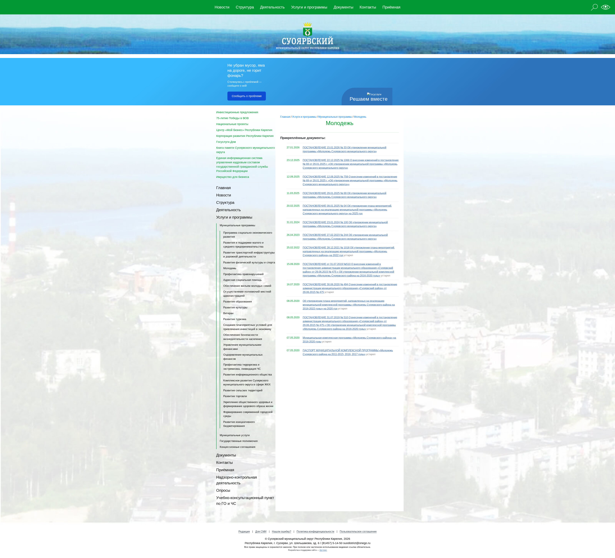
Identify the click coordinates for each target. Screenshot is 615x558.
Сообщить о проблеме (247, 96)
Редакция (244, 531)
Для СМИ (260, 531)
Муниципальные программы (237, 225)
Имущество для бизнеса (232, 177)
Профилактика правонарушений (243, 274)
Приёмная (391, 7)
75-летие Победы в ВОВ (232, 118)
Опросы (223, 490)
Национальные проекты (232, 124)
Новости (222, 7)
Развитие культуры (235, 307)
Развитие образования (237, 301)
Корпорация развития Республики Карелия (245, 136)
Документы (343, 7)
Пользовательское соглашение (358, 531)
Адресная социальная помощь (242, 279)
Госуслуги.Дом (226, 141)
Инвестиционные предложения (237, 112)
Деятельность (272, 7)
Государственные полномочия (239, 441)
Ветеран (228, 313)
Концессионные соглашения (237, 446)
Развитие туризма (234, 319)
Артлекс (323, 550)
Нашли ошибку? (281, 531)
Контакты (368, 7)
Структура (245, 7)
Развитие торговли (235, 396)
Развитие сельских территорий (242, 390)
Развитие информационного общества (247, 374)
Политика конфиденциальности (315, 531)
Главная (223, 188)
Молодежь (229, 268)
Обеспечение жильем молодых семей (247, 285)
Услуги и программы (309, 7)
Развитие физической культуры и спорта (249, 262)
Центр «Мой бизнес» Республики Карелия (244, 130)
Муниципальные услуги (235, 435)
